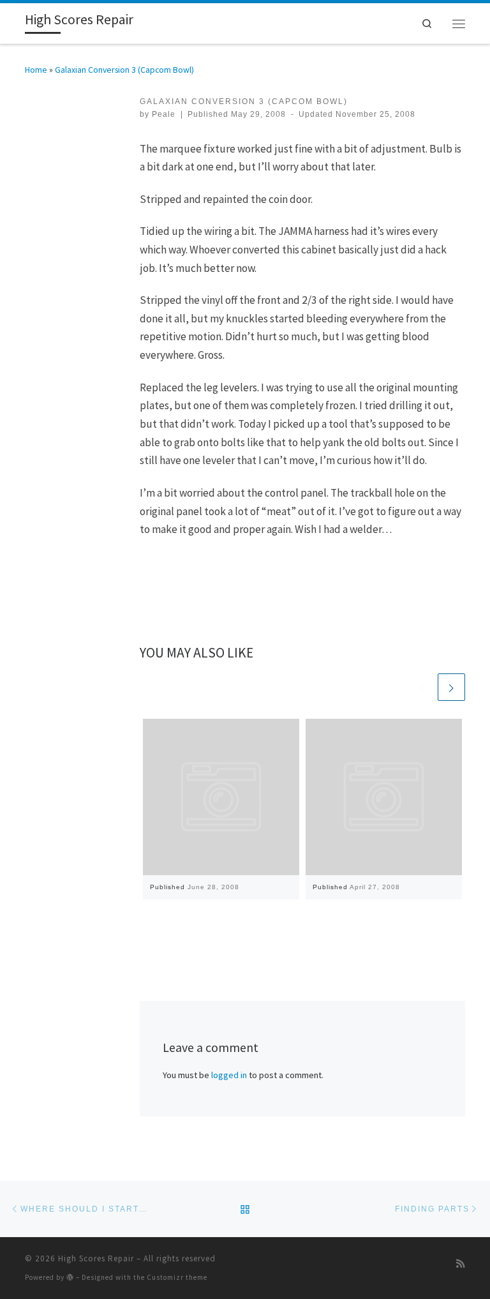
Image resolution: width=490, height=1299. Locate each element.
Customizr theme (177, 1277)
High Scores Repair (96, 1258)
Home (36, 69)
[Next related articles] (451, 687)
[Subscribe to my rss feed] (460, 1263)
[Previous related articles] (421, 687)
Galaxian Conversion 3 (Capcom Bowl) (124, 69)
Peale (163, 114)
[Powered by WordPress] (70, 1276)
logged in (229, 1075)
